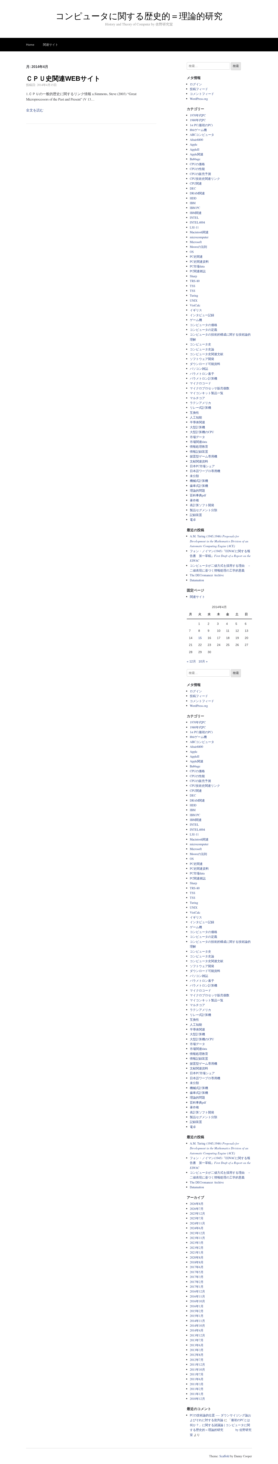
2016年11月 (197, 1296)
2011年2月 (197, 1389)
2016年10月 (197, 1301)
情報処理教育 (199, 446)
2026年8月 (197, 1204)
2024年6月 (197, 1228)
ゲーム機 (196, 320)
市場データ (197, 437)
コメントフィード (202, 94)
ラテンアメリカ (200, 403)
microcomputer (199, 237)
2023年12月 (197, 1233)
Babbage (195, 159)
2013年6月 (197, 1345)
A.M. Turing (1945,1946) (219, 541)
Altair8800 (196, 140)
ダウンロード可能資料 (205, 364)
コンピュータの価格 (203, 325)
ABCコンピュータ (202, 135)
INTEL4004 (197, 222)
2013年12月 (197, 1335)
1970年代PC (198, 115)
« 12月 (191, 661)
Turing (194, 295)
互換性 (194, 412)
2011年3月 (197, 1384)
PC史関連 (196, 256)
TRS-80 (195, 281)
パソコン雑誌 (199, 368)
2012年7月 (197, 1360)
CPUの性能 (197, 169)
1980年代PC (198, 120)
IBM (192, 203)
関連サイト (50, 44)
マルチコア (197, 398)
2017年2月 (197, 1282)
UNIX (193, 300)
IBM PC (195, 208)
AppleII (194, 149)
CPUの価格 (197, 164)
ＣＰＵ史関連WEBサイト (63, 78)
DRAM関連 (197, 193)
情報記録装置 (199, 451)
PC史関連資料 (199, 261)
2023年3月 (197, 1242)
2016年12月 (197, 1291)
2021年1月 (197, 1252)
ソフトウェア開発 (202, 359)
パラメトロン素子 (202, 373)
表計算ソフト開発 (202, 505)
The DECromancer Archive (207, 575)
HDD (193, 198)
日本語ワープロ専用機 (205, 471)
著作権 (194, 500)
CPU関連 (196, 183)
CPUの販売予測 (200, 174)
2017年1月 (197, 1286)
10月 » (203, 661)
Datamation (197, 580)
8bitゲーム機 (198, 130)
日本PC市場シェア (202, 466)
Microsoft (196, 242)
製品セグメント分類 (203, 510)
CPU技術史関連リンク (205, 178)
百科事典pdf (198, 495)
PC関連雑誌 (198, 271)
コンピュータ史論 (202, 349)
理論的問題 (197, 490)
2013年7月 (197, 1340)
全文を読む (34, 110)
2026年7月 (197, 1209)
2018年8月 (197, 1262)
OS (192, 252)
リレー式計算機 (200, 407)
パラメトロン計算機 (203, 378)
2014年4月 (197, 1330)
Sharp (193, 276)
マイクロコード (200, 383)
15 (200, 638)
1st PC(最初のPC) (201, 125)
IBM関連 (196, 213)
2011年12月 (197, 1364)
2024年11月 (197, 1223)
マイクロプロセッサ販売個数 (209, 388)
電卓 (193, 520)
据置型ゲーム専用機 (203, 456)
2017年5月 (197, 1272)
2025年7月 (197, 1218)
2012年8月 (197, 1355)
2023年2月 (197, 1247)
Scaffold (224, 1456)
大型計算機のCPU (202, 432)
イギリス (196, 310)
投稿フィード (199, 89)
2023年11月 (197, 1238)
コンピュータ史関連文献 (206, 354)
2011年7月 (197, 1374)
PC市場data (197, 266)
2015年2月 (197, 1311)
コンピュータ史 (200, 344)
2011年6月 (197, 1379)
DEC (193, 188)
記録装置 (196, 515)
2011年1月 (197, 1394)
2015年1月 (197, 1316)
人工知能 (196, 417)
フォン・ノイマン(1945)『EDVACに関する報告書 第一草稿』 (220, 556)
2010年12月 (197, 1399)
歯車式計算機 (199, 486)
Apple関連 (196, 154)
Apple (193, 144)
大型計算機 (197, 427)
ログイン (196, 84)
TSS (192, 286)
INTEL (194, 217)
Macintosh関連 (199, 232)
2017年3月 (197, 1277)
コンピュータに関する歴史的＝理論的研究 (139, 16)
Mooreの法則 (198, 247)
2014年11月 (197, 1321)
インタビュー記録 (202, 315)
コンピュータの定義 (203, 330)
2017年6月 (197, 1267)
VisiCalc (195, 305)
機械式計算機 (199, 481)
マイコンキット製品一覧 (206, 393)
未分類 (194, 476)
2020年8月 (197, 1257)
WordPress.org (199, 99)
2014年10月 (197, 1325)
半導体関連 (197, 422)
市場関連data (198, 442)
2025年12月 (197, 1213)
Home (30, 44)
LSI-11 (194, 227)
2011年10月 (197, 1369)
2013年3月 (197, 1350)
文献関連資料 (199, 461)
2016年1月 (197, 1306)
